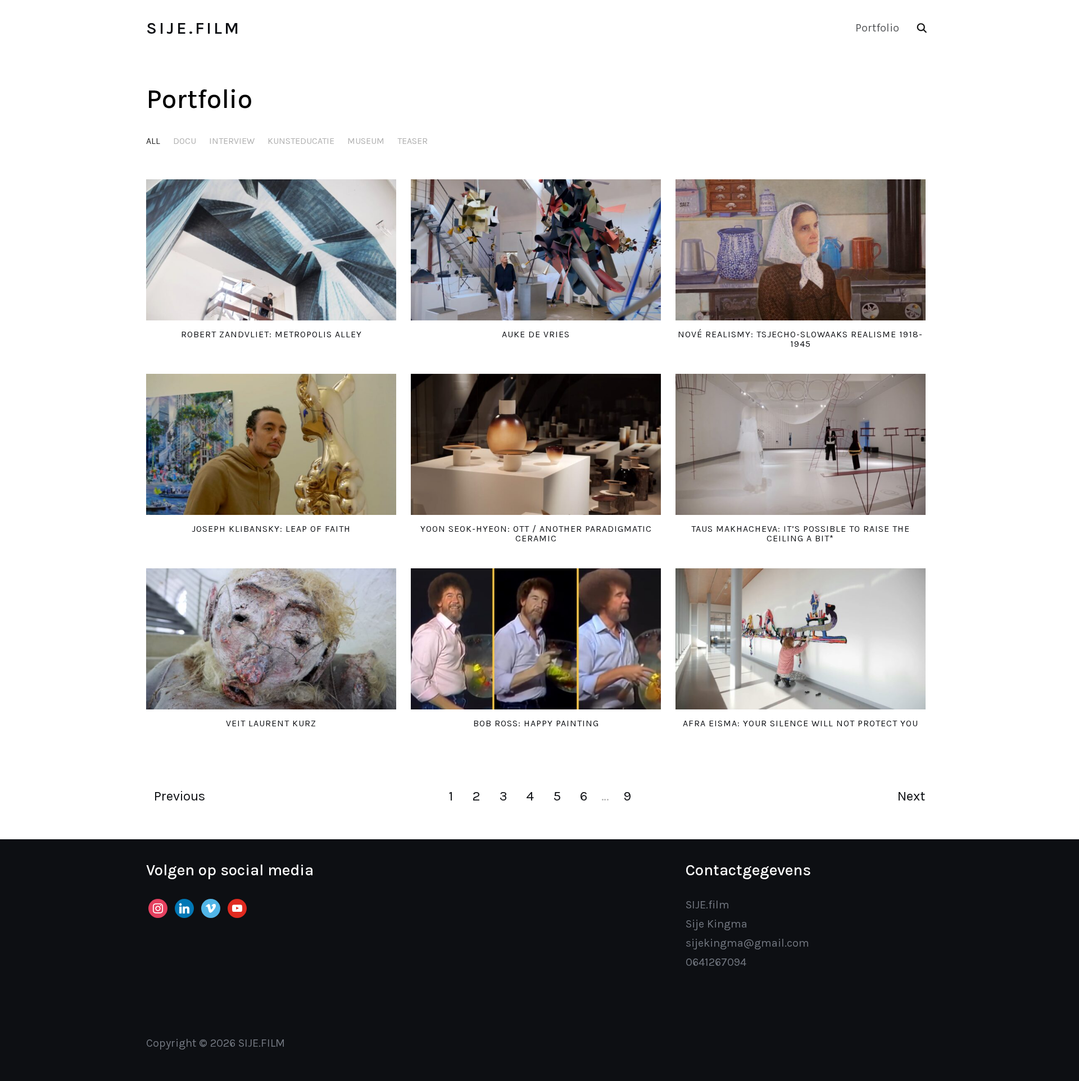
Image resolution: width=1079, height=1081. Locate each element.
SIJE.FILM (193, 28)
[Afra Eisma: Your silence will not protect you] (800, 638)
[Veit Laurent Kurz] (271, 638)
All (153, 140)
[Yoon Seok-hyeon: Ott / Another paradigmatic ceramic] (536, 444)
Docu (184, 140)
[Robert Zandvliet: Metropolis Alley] (271, 249)
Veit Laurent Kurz (271, 723)
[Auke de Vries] (536, 249)
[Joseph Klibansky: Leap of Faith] (271, 444)
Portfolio (877, 27)
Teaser (412, 140)
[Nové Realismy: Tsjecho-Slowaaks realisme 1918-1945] (800, 249)
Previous (179, 796)
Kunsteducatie (301, 140)
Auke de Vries (536, 334)
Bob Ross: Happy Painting (536, 723)
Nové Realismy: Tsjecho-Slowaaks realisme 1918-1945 (800, 339)
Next (911, 796)
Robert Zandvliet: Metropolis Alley (271, 334)
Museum (365, 140)
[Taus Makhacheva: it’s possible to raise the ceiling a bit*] (800, 444)
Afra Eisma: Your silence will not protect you (800, 723)
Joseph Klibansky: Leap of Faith (271, 528)
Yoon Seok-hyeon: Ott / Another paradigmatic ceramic (536, 533)
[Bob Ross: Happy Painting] (536, 638)
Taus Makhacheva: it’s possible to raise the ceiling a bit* (800, 533)
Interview (232, 140)
